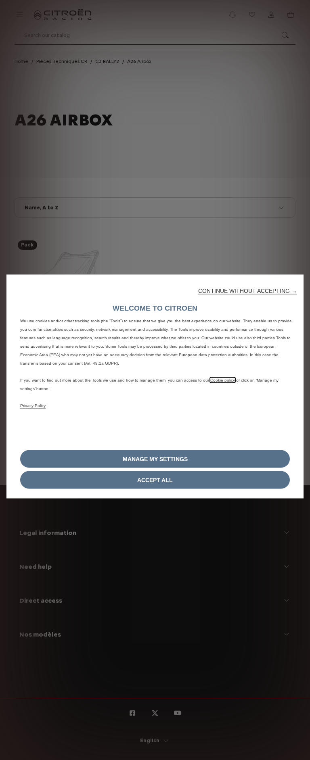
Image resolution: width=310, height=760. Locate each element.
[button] (247, 291)
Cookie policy (222, 380)
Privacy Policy (33, 405)
